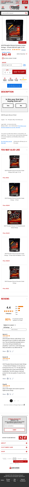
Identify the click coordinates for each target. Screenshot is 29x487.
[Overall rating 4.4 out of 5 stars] (16, 49)
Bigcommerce (22, 476)
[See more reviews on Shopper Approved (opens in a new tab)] (13, 351)
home (2, 480)
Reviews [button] (14, 298)
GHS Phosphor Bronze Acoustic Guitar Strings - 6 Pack (14, 199)
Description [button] (14, 91)
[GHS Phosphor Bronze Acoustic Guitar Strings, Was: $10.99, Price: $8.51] (14, 272)
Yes (8, 105)
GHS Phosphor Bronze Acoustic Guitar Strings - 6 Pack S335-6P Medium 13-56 (14, 254)
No (21, 105)
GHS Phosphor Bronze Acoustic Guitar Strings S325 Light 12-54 (14, 171)
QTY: (7, 70)
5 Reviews (23, 49)
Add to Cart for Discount (25, 2)
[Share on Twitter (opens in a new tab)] (10, 351)
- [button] (26, 91)
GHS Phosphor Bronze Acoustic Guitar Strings (14, 282)
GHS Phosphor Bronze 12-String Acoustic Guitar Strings (14, 226)
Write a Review (15, 329)
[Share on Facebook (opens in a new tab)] (8, 351)
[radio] (20, 306)
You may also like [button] (14, 149)
